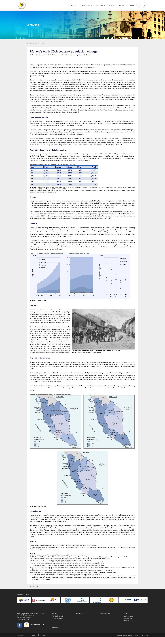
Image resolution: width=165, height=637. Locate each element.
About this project (57, 616)
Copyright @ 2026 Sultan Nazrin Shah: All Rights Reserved (133, 635)
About (73, 5)
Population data (128, 616)
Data (110, 5)
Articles (41, 43)
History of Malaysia (57, 618)
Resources (99, 5)
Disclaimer (21, 635)
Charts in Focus (128, 620)
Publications (85, 5)
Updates (121, 5)
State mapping (127, 618)
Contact (132, 5)
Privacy (33, 635)
